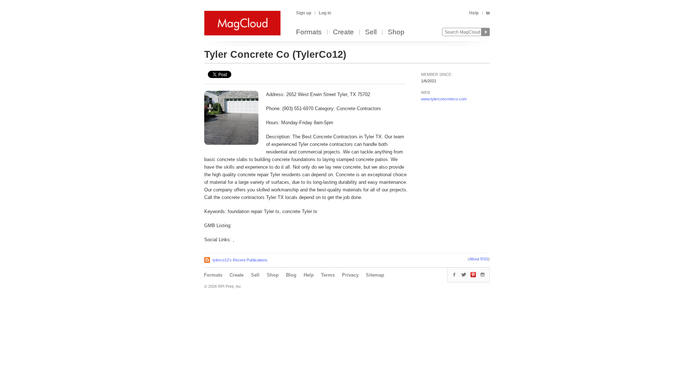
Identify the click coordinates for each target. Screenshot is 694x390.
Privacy (350, 275)
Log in (325, 13)
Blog (291, 275)
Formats (309, 32)
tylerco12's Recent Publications (240, 260)
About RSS (478, 259)
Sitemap (375, 275)
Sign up (303, 13)
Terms (328, 275)
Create (343, 32)
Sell (371, 32)
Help (474, 13)
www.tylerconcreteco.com (444, 99)
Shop (396, 32)
